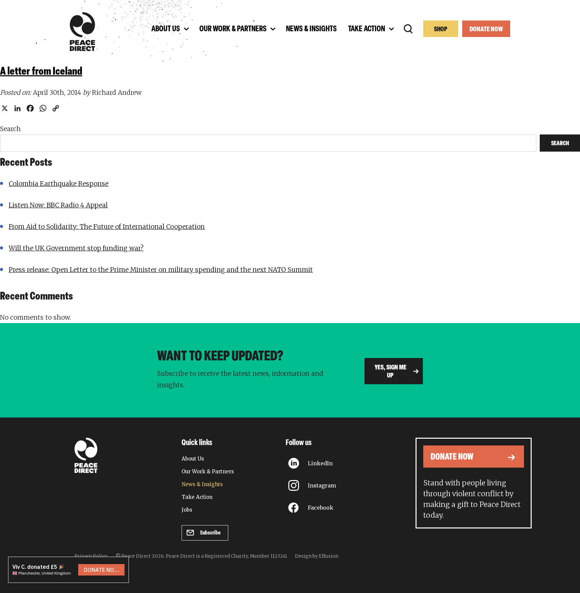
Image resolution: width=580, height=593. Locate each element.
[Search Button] (408, 29)
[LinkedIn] (17, 108)
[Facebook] (30, 108)
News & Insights (202, 484)
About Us (193, 459)
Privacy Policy (91, 556)
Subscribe (210, 533)
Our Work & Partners (208, 471)
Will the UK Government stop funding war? (76, 248)
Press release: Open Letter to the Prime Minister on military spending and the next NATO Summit (161, 270)
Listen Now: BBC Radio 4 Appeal (58, 205)
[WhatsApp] (43, 108)
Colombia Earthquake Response (58, 184)
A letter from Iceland (41, 72)
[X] (4, 108)
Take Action (197, 497)
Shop (440, 29)
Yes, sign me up (390, 371)
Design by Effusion (316, 556)
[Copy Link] (55, 108)
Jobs (187, 510)
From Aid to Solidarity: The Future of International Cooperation (107, 227)
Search (10, 129)
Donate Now (486, 29)
